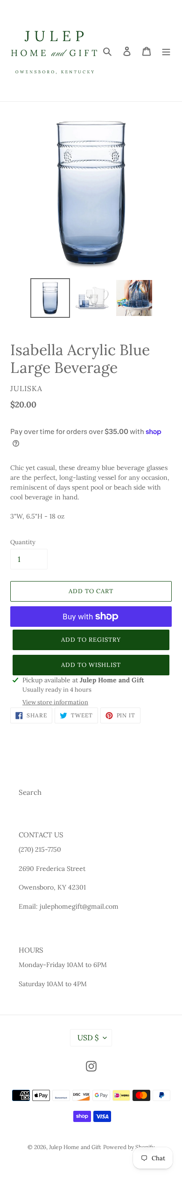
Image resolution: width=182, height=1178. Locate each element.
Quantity (22, 542)
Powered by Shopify (128, 1146)
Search (30, 792)
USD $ (87, 1037)
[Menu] (166, 51)
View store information (55, 702)
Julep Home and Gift (75, 1146)
